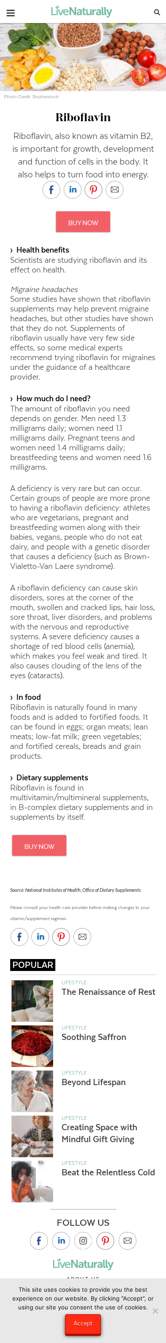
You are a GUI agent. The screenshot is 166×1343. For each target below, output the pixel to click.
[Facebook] (39, 1241)
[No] (155, 1310)
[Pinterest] (105, 1241)
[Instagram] (83, 1241)
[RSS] (127, 1241)
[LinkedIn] (61, 1241)
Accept (83, 1323)
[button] (11, 11)
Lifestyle (74, 982)
